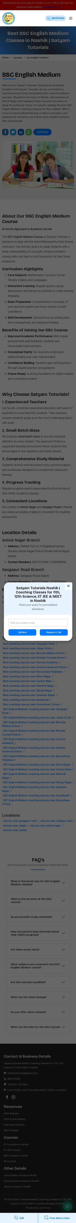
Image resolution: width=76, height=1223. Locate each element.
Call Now (22, 632)
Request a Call (53, 632)
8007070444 (58, 18)
